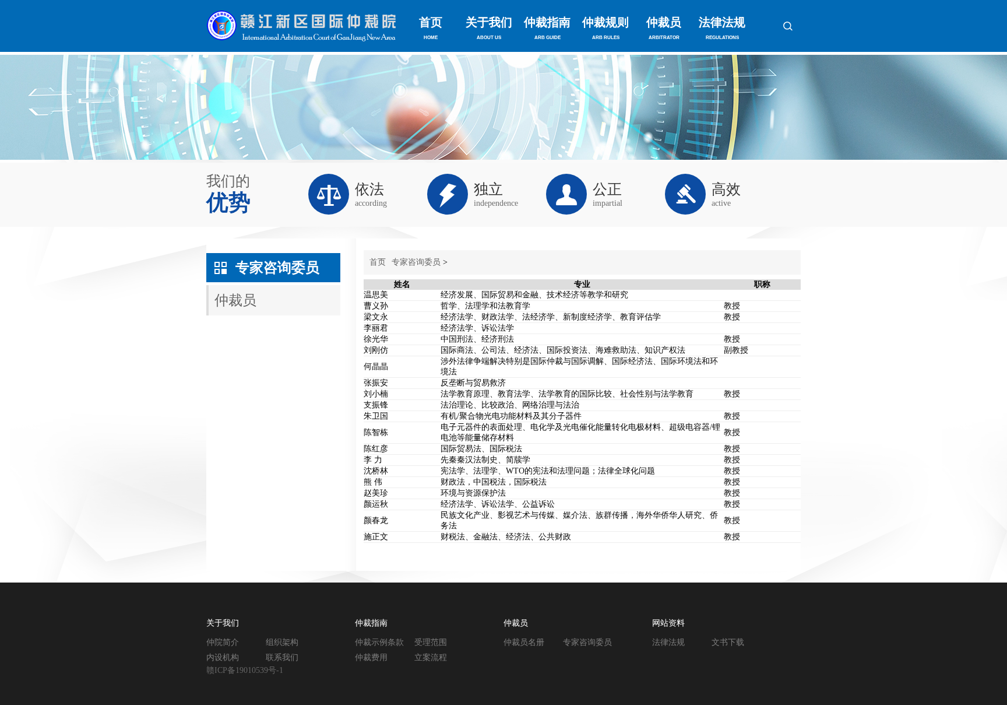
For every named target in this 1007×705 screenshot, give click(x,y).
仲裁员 (663, 28)
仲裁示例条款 (379, 642)
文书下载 (728, 642)
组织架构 (282, 642)
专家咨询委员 (277, 267)
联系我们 (282, 657)
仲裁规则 (605, 28)
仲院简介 (222, 642)
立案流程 (430, 657)
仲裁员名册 (524, 642)
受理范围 (430, 642)
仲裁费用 (371, 657)
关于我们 (489, 28)
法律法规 (722, 28)
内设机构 (222, 657)
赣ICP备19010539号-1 (244, 670)
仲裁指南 (547, 28)
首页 (430, 28)
